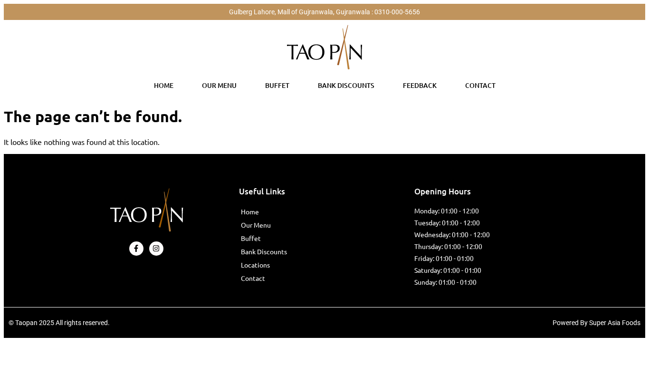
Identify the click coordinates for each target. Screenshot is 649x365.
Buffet (277, 85)
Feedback (420, 85)
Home (163, 85)
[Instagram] (156, 248)
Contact (480, 85)
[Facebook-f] (136, 248)
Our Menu (219, 85)
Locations (255, 264)
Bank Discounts (346, 85)
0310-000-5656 (397, 12)
